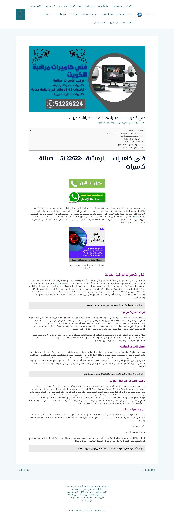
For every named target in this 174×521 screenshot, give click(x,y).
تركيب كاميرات (79, 317)
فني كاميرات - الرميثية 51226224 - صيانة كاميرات (124, 133)
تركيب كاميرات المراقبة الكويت (126, 144)
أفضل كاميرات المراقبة (131, 142)
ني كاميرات (59, 283)
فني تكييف (103, 6)
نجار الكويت (113, 22)
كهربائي (128, 6)
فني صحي (63, 6)
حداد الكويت (76, 6)
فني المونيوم (107, 14)
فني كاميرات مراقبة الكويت (130, 136)
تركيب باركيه (50, 6)
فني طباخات (61, 14)
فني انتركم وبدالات (90, 14)
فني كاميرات (117, 6)
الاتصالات (135, 217)
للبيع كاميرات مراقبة (130, 147)
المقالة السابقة (150, 470)
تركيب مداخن (99, 22)
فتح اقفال (121, 14)
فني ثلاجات (74, 14)
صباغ (130, 14)
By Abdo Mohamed (75, 510)
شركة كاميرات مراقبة (131, 139)
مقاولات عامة (126, 22)
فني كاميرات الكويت (136, 122)
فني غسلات (47, 14)
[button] (20, 14)
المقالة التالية (23, 470)
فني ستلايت (90, 6)
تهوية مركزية (35, 6)
